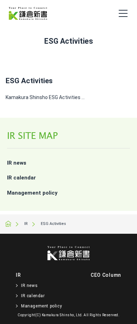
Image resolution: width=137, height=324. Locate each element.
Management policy (32, 193)
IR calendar (21, 178)
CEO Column (106, 275)
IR (26, 223)
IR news (16, 163)
